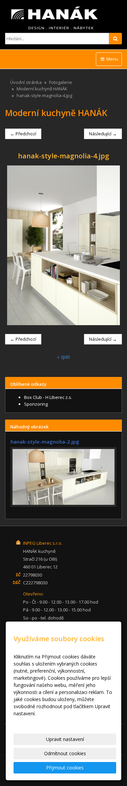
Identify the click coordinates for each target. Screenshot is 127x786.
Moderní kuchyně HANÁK (42, 89)
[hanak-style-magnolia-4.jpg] (63, 245)
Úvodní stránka (26, 82)
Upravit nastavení (65, 739)
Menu (111, 59)
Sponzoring (36, 404)
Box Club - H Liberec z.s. (48, 397)
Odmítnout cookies (65, 753)
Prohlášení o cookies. (37, 720)
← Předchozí (23, 134)
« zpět (63, 357)
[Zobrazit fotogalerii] (63, 477)
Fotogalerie (60, 82)
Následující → (103, 134)
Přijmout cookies (65, 767)
